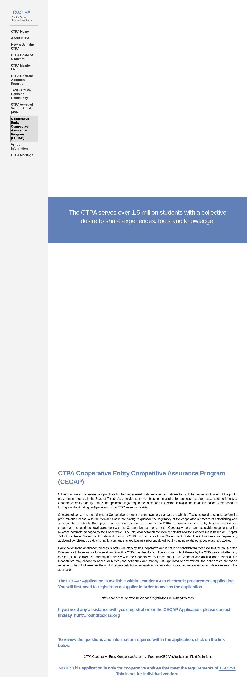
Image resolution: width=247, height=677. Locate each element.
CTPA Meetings (22, 155)
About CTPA (20, 38)
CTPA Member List (21, 67)
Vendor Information (19, 146)
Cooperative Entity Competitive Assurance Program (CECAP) (20, 128)
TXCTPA (21, 12)
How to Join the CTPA (22, 46)
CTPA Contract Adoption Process (22, 79)
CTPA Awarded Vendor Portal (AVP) (22, 108)
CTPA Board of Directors (22, 57)
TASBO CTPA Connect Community (21, 94)
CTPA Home (20, 31)
